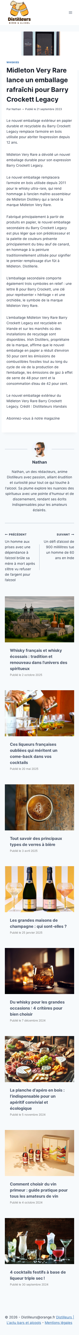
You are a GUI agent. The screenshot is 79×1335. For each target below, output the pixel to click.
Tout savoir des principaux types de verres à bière (36, 841)
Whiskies (12, 62)
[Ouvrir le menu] (70, 12)
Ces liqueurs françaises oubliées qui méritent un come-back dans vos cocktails (33, 753)
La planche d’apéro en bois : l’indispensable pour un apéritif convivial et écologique (37, 1099)
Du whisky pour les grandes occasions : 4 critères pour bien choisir (37, 1008)
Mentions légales (58, 1323)
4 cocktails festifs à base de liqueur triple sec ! (38, 1275)
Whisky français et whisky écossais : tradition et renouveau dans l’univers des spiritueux (38, 659)
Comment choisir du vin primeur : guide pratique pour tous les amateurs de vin (39, 1190)
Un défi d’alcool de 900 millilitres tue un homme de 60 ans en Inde (59, 546)
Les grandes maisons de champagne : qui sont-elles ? (38, 923)
